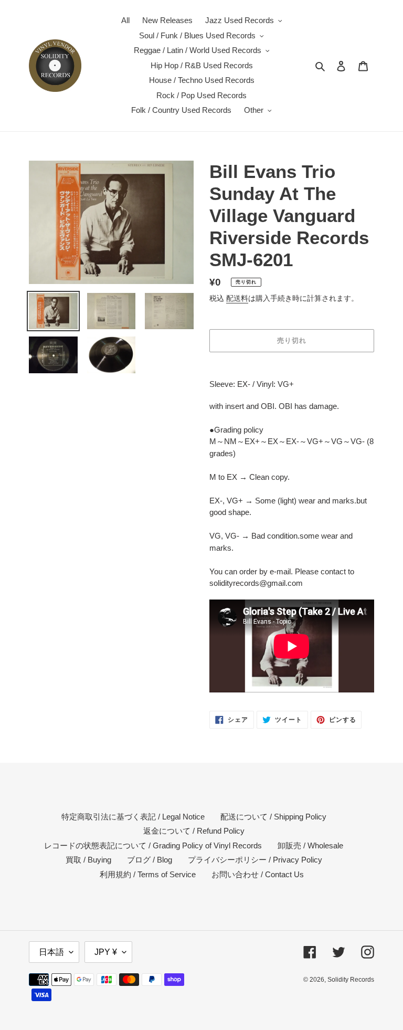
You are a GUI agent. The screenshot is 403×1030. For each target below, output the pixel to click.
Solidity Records (350, 979)
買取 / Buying (88, 859)
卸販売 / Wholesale (310, 845)
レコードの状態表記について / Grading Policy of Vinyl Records (153, 845)
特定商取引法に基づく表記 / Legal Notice (133, 816)
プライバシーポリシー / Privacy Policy (255, 859)
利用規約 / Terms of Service (148, 874)
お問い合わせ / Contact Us (257, 874)
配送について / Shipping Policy (273, 816)
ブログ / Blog (149, 859)
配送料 (237, 298)
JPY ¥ (105, 952)
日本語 (51, 952)
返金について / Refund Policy (194, 830)
